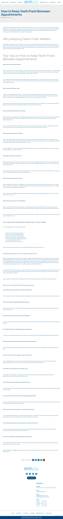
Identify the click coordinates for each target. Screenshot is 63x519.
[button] (33, 460)
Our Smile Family (52, 2)
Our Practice (18, 513)
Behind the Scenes (4, 2)
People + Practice (38, 518)
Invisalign (19, 2)
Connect (59, 2)
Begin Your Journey (43, 2)
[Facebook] (27, 474)
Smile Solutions (13, 2)
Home (13, 513)
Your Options (26, 513)
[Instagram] (30, 474)
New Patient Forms (40, 513)
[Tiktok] (36, 474)
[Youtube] (33, 474)
